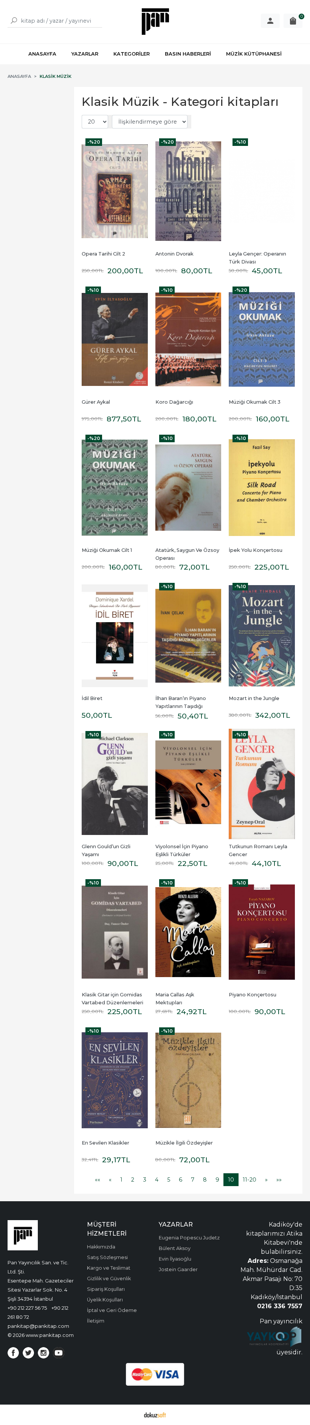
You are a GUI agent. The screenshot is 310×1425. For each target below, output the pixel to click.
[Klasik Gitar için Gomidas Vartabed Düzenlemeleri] (115, 932)
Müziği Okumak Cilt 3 (255, 402)
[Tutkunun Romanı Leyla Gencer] (262, 784)
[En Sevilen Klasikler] (115, 1080)
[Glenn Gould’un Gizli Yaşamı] (115, 784)
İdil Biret (92, 698)
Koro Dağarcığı (174, 402)
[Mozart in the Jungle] (262, 635)
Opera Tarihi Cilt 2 (103, 254)
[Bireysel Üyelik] (270, 21)
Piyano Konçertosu (252, 995)
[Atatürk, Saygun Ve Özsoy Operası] (188, 487)
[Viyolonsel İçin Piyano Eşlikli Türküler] (188, 784)
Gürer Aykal (96, 402)
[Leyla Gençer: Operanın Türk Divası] (262, 191)
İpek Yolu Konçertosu (255, 550)
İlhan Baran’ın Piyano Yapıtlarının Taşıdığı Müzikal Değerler (181, 706)
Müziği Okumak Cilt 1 (107, 550)
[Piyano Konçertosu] (262, 932)
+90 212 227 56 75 (27, 1308)
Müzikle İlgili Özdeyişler (184, 1143)
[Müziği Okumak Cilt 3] (262, 339)
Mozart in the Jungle (254, 698)
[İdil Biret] (115, 635)
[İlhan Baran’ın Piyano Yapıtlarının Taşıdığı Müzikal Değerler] (188, 635)
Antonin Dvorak (174, 254)
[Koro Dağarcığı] (188, 339)
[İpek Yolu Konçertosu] (262, 487)
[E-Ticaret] (155, 1414)
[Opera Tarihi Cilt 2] (115, 191)
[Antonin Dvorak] (188, 191)
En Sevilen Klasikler (105, 1143)
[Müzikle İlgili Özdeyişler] (188, 1080)
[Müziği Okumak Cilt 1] (115, 487)
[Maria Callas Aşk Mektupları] (188, 932)
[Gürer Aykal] (115, 339)
